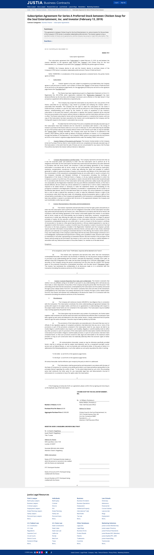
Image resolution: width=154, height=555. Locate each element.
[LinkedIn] (35, 552)
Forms (33, 10)
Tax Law (79, 516)
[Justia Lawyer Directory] (51, 552)
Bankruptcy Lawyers (33, 501)
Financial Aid (105, 506)
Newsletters (82, 7)
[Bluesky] (46, 552)
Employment (81, 506)
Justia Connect (75, 552)
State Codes (55, 528)
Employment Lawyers (33, 508)
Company (91, 552)
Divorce (54, 506)
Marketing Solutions (93, 7)
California (55, 533)
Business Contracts (41, 10)
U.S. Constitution (32, 526)
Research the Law (52, 7)
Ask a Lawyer (41, 7)
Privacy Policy (113, 552)
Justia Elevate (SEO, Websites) (111, 533)
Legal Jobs (80, 526)
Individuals (56, 498)
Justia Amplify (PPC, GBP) (109, 536)
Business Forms (82, 531)
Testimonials (106, 541)
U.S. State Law (57, 523)
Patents (79, 536)
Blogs (103, 513)
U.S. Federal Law (33, 523)
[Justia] (35, 2)
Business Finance (47, 22)
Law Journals (106, 511)
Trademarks (80, 538)
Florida (54, 536)
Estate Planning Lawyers (34, 511)
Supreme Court (31, 533)
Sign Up (123, 2)
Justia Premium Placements (110, 531)
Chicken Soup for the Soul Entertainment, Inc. (59, 10)
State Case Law (56, 531)
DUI (53, 508)
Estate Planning (57, 511)
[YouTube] (37, 552)
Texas (54, 541)
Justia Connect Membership (110, 526)
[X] (49, 552)
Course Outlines (107, 508)
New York (55, 538)
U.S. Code (30, 528)
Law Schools (63, 7)
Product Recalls (81, 533)
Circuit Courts (31, 536)
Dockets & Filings (32, 541)
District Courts (31, 538)
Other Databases (83, 523)
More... (29, 519)
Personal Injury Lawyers (34, 516)
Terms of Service (103, 552)
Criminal (54, 503)
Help (96, 552)
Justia (28, 10)
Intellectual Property (83, 508)
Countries (80, 541)
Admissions (105, 503)
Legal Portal (83, 552)
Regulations (30, 531)
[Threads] (44, 552)
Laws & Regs (73, 7)
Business (80, 498)
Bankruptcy (55, 501)
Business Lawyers (32, 503)
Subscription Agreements (61, 22)
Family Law (55, 513)
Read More (47, 41)
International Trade (83, 511)
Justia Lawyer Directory (109, 528)
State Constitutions (58, 526)
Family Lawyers (31, 513)
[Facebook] (40, 552)
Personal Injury (56, 516)
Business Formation (83, 501)
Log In (116, 2)
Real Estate (80, 513)
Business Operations (83, 503)
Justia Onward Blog (107, 538)
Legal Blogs (80, 528)
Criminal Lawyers (32, 506)
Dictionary (105, 501)
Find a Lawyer (31, 7)
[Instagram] (42, 552)
